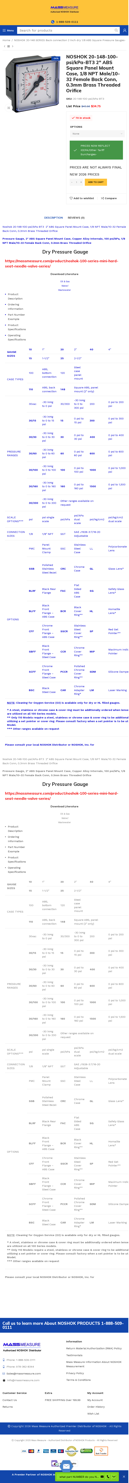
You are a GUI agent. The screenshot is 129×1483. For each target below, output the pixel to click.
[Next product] (13, 46)
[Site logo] (64, 9)
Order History (96, 1406)
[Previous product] (5, 46)
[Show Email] (102, 1476)
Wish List (93, 1413)
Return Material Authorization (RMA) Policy (94, 1348)
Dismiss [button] (124, 1476)
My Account (95, 1400)
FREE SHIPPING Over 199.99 (62, 1400)
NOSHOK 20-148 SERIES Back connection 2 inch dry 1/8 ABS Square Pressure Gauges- (70, 40)
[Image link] (22, 1346)
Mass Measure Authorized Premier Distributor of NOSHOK (69, 1426)
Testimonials (74, 1355)
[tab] (53, 217)
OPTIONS (76, 126)
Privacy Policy (75, 1373)
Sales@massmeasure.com (24, 1373)
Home (6, 40)
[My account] (124, 30)
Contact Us (10, 1400)
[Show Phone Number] (108, 1476)
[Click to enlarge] (9, 108)
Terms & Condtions (78, 1379)
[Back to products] (9, 46)
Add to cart (96, 182)
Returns (8, 1406)
